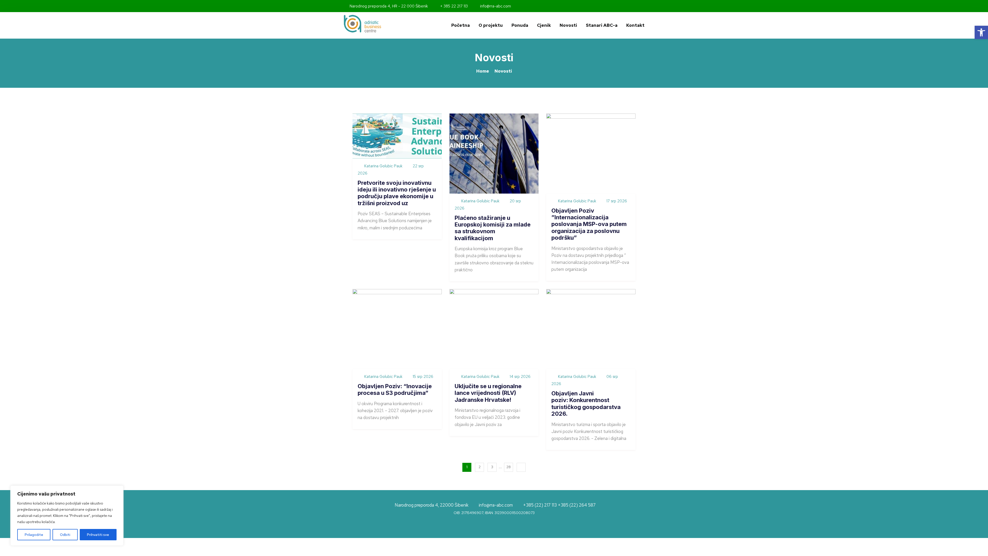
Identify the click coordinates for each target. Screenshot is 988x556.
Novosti (568, 25)
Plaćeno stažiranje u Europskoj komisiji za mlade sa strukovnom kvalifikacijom (493, 227)
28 (508, 467)
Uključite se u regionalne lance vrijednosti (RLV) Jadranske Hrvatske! (488, 393)
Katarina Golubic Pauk (383, 166)
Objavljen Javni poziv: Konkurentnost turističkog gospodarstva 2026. (586, 403)
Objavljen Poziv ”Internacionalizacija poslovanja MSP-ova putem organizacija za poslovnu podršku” (589, 224)
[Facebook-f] (636, 6)
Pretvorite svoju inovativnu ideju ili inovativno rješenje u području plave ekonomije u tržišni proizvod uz (397, 192)
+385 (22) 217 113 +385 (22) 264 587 (559, 505)
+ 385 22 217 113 (453, 6)
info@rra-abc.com (495, 6)
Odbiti (65, 534)
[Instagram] (643, 6)
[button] (981, 32)
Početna (460, 25)
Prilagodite (34, 534)
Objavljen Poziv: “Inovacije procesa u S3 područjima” (395, 389)
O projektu (491, 25)
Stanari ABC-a (601, 25)
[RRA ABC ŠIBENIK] (378, 24)
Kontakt (635, 25)
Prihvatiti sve (98, 534)
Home (482, 71)
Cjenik (544, 25)
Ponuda (519, 25)
